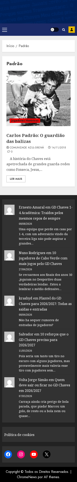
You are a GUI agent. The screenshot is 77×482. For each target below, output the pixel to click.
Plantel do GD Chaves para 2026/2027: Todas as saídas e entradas (45, 303)
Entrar (71, 29)
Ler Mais (16, 179)
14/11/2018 (59, 148)
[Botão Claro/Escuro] (54, 29)
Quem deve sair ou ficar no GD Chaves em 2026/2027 (44, 385)
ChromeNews (27, 477)
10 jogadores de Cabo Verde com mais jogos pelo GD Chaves (43, 258)
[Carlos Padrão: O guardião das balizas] (38, 98)
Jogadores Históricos (24, 120)
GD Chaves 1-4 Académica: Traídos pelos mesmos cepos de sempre (46, 212)
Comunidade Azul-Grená (27, 148)
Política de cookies (19, 434)
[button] (4, 30)
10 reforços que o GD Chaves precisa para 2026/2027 (43, 339)
